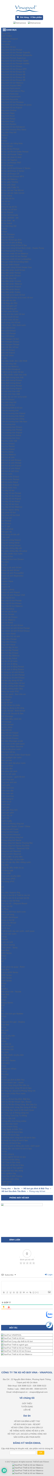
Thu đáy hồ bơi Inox (10, 504)
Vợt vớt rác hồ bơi (9, 611)
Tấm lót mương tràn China (12, 419)
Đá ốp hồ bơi (6, 702)
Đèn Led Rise (7, 766)
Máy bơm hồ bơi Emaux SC (13, 72)
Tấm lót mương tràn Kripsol (13, 413)
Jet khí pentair (7, 724)
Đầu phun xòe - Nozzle (11, 991)
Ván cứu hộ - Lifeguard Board (14, 903)
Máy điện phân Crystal (11, 281)
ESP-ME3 (5, 1063)
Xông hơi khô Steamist (11, 854)
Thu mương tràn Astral (11, 435)
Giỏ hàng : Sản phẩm (31, 17)
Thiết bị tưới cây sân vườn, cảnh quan (17, 931)
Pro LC (4, 1071)
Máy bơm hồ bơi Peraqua (12, 102)
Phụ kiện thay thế (8, 132)
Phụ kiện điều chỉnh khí (11, 719)
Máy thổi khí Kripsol (9, 733)
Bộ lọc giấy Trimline (9, 182)
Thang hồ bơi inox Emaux (12, 559)
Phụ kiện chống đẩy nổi (11, 548)
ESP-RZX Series (8, 1060)
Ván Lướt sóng (7, 914)
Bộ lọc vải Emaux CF (10, 174)
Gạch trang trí (7, 799)
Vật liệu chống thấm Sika (12, 689)
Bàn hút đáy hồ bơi (9, 647)
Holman (4, 939)
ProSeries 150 (7, 1049)
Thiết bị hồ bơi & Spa (10, 1135)
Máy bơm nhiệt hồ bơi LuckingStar (16, 259)
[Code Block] (27, 1292)
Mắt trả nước (6, 474)
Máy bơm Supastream (11, 96)
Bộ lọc (4, 1027)
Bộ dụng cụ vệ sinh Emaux (13, 678)
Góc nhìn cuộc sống (10, 1179)
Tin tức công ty (7, 1154)
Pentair (4, 138)
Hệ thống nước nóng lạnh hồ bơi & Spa (18, 1137)
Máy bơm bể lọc (8, 752)
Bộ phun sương (8, 945)
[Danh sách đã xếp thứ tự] (17, 1292)
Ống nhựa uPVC (8, 879)
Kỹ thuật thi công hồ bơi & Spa (14, 1140)
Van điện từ (6, 1044)
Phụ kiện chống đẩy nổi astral (14, 551)
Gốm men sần (7, 790)
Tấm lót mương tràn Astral (12, 416)
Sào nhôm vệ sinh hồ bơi (12, 625)
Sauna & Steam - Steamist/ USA (15, 848)
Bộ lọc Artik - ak (8, 220)
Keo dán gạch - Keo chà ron (13, 694)
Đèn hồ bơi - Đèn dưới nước (13, 325)
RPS (3, 986)
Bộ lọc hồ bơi (7, 146)
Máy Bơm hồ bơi (8, 47)
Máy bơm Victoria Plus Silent (13, 129)
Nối (2, 887)
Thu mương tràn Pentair (11, 430)
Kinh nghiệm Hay (8, 1173)
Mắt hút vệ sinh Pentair (11, 463)
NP (2, 961)
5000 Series (6, 978)
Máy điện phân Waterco (11, 284)
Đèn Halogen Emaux (10, 342)
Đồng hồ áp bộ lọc (9, 207)
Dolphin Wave (7, 581)
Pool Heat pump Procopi (11, 251)
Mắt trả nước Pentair (10, 479)
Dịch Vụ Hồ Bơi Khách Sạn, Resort (16, 1102)
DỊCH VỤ (5, 1096)
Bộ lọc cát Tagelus (9, 160)
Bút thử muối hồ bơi (9, 317)
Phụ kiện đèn (7, 768)
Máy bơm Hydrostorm (10, 88)
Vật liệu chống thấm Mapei (13, 686)
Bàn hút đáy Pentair (9, 650)
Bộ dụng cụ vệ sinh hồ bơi (12, 672)
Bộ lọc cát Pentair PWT (11, 163)
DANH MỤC (11, 30)
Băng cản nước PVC (10, 691)
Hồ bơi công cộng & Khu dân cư (15, 1085)
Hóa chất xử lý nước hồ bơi (13, 295)
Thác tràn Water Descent (12, 746)
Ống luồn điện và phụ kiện (12, 859)
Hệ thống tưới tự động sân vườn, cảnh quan (20, 1146)
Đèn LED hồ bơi (8, 328)
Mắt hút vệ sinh (8, 457)
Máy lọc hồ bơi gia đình (11, 240)
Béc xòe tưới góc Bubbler (12, 1014)
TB (2, 1019)
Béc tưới (4, 1030)
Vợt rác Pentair (7, 614)
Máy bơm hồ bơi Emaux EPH (14, 69)
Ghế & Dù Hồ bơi (8, 923)
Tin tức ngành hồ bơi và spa (13, 1157)
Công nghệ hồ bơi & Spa (12, 1132)
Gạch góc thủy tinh (9, 810)
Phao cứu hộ (6, 906)
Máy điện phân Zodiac (11, 292)
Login (49, 1274)
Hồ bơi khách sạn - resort (12, 1082)
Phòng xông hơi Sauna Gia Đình (15, 846)
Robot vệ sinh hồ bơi (10, 570)
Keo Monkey (6, 697)
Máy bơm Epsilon (8, 124)
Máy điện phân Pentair (11, 273)
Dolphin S (5, 584)
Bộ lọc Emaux (7, 165)
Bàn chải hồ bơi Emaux (11, 603)
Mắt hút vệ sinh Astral (10, 468)
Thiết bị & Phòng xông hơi (12, 823)
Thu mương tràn (8, 424)
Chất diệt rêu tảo (8, 300)
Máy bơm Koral (8, 116)
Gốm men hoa (7, 796)
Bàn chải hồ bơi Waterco (12, 606)
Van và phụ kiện (8, 1036)
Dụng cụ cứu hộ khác (10, 901)
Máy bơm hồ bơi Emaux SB (13, 74)
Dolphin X (5, 578)
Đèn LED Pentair (8, 333)
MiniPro (4, 989)
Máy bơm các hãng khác (12, 143)
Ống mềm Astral (8, 644)
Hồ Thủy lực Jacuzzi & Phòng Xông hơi (18, 1091)
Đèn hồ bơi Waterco (10, 366)
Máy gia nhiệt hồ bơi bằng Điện (15, 262)
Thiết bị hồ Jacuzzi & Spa (12, 713)
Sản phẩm (5, 44)
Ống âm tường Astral (10, 543)
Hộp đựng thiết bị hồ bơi (11, 408)
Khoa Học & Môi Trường (11, 1176)
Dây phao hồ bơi (8, 512)
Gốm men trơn (7, 788)
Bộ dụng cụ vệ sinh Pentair (13, 675)
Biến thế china (7, 355)
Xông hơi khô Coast (9, 832)
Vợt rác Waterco (8, 620)
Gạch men (5, 804)
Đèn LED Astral (7, 336)
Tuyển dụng (6, 1181)
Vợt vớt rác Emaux (9, 617)
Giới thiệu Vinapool (9, 39)
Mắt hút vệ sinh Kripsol (11, 465)
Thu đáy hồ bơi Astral (10, 501)
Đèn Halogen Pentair (10, 344)
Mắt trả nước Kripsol (10, 485)
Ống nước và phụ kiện (11, 876)
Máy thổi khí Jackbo (10, 735)
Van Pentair (6, 521)
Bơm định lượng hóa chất (12, 377)
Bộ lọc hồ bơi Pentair (10, 149)
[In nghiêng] (7, 1292)
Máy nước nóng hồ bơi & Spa (14, 245)
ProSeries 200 (7, 1047)
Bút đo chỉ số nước (9, 661)
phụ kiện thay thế (8, 278)
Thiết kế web (38, 1462)
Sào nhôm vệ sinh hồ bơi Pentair (15, 628)
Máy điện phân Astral (10, 289)
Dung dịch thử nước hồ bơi (13, 314)
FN (2, 1011)
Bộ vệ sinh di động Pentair (12, 667)
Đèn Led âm (6, 760)
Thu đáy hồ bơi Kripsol (11, 499)
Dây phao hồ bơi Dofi (10, 515)
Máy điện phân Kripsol (11, 286)
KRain (3, 956)
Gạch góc (5, 807)
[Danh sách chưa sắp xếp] (20, 1292)
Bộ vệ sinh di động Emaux (12, 669)
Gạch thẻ (5, 818)
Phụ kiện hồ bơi (8, 405)
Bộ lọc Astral (6, 196)
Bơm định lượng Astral (11, 383)
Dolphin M (5, 587)
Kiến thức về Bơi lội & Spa (12, 1165)
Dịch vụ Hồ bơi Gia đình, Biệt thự (15, 1099)
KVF (3, 1005)
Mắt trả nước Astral (9, 482)
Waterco (4, 135)
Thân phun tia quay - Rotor (13, 967)
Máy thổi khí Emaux (9, 738)
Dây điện (5, 865)
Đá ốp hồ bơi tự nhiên (10, 705)
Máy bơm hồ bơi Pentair (11, 50)
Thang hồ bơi (7, 556)
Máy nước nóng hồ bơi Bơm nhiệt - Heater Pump (22, 248)
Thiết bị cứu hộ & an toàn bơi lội (15, 898)
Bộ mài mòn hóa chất (10, 391)
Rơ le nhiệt (6, 873)
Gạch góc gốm (7, 812)
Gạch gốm (5, 785)
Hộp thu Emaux (8, 443)
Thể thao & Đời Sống (10, 1159)
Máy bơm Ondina (8, 110)
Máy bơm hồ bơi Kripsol (11, 107)
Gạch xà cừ (6, 801)
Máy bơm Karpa (8, 118)
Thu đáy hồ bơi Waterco (11, 507)
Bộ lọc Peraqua (8, 234)
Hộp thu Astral (7, 452)
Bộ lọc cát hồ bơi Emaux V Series (15, 168)
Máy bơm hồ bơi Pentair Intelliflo (15, 63)
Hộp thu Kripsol (8, 449)
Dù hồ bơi (5, 928)
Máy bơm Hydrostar (10, 94)
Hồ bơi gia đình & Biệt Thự (12, 1080)
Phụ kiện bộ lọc (8, 198)
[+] (36, 1292)
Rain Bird (5, 950)
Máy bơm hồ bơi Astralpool (13, 127)
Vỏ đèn (4, 358)
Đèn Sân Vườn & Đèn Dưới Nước (15, 755)
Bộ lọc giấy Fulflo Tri (10, 187)
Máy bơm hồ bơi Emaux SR (13, 80)
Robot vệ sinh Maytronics (12, 576)
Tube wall (5, 537)
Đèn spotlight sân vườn (11, 757)
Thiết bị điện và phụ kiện (12, 857)
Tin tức (4, 1151)
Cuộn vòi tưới (7, 942)
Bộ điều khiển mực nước (12, 554)
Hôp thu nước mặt (9, 441)
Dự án (4, 1077)
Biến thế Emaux (8, 350)
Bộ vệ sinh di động (9, 664)
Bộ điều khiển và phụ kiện (12, 1055)
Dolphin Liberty (7, 589)
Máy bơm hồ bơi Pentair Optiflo (15, 61)
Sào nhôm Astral (8, 633)
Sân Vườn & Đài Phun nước (13, 1093)
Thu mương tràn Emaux (11, 427)
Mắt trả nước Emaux (10, 476)
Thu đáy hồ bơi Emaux (11, 496)
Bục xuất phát (7, 529)
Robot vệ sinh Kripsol (10, 592)
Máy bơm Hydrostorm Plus (13, 91)
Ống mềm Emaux (8, 642)
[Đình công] (13, 1292)
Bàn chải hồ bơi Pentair (11, 600)
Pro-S (3, 958)
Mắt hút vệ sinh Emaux (11, 460)
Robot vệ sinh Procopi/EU (12, 573)
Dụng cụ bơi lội (7, 920)
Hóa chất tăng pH (8, 308)
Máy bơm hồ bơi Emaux (11, 66)
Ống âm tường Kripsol (10, 540)
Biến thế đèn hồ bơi (9, 347)
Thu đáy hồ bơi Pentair (11, 493)
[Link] (30, 1292)
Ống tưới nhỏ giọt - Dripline (13, 1022)
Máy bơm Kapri (8, 121)
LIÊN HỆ (5, 1184)
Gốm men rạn (7, 793)
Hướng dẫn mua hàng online (13, 1121)
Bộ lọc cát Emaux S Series (12, 171)
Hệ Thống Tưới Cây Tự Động (14, 1115)
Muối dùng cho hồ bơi (10, 322)
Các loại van (6, 518)
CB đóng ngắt (7, 870)
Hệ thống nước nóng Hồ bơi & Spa (16, 1088)
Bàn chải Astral (7, 609)
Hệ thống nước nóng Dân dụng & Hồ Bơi (19, 1107)
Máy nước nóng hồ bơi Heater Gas (16, 267)
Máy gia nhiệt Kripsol (10, 264)
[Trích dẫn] (23, 1292)
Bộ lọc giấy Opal (8, 185)
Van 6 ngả (5, 526)
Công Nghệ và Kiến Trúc (12, 1129)
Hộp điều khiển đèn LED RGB (14, 361)
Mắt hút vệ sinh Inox (10, 471)
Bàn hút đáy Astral (9, 658)
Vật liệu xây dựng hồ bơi (11, 680)
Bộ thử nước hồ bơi (9, 311)
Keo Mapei (6, 700)
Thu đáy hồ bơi (7, 490)
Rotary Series (7, 1002)
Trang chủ (5, 33)
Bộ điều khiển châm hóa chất (14, 375)
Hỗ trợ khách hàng (9, 1126)
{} (34, 1292)
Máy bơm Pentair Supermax (13, 58)
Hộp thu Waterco (8, 454)
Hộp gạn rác (6, 532)
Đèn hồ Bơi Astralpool (10, 369)
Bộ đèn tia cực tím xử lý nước (14, 397)
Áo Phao (5, 909)
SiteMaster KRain (8, 1069)
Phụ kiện (5, 562)
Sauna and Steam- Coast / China (15, 826)
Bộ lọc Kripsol (7, 212)
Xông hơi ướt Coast (9, 829)
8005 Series (6, 975)
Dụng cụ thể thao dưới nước (13, 912)
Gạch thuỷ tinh (7, 779)
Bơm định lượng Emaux (11, 380)
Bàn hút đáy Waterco (10, 655)
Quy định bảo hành (9, 1124)
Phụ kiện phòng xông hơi (12, 837)
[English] (34, 23)
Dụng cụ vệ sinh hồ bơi (11, 567)
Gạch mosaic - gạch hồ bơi (13, 777)
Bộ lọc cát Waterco (9, 179)
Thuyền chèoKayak (9, 917)
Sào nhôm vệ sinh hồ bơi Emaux (15, 631)
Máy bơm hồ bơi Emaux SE (13, 77)
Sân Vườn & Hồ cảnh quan (13, 744)
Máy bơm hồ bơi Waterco (12, 83)
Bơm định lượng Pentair (11, 386)
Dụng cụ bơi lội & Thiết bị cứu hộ (15, 895)
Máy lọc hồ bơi (7, 237)
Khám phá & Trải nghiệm (12, 1168)
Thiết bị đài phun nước (11, 749)
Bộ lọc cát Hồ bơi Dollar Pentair (15, 152)
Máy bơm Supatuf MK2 (11, 85)
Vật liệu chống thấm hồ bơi (13, 683)
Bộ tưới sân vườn (8, 934)
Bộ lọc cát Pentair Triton (11, 154)
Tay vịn (4, 565)
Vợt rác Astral (7, 622)
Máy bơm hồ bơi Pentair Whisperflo (16, 55)
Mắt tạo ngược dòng (10, 510)
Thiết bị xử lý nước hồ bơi (12, 372)
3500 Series (6, 980)
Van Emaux (6, 523)
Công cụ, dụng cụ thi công (12, 708)
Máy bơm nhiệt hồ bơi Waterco (14, 253)
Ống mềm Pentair (9, 639)
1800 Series (6, 953)
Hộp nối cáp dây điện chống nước (16, 862)
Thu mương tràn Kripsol (11, 432)
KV (2, 1008)
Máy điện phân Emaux (11, 275)
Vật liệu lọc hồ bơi (9, 209)
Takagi (4, 936)
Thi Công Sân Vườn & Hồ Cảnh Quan (17, 1110)
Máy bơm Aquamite (9, 99)
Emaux (4, 140)
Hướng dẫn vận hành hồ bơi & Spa (16, 1148)
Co (2, 890)
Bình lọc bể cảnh (8, 774)
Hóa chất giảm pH (9, 306)
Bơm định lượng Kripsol (11, 388)
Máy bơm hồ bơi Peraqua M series (16, 105)
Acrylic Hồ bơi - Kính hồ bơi (13, 711)
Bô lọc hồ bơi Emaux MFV (12, 176)
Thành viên (6, 41)
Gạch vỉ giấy (6, 821)
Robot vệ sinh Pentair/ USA (13, 595)
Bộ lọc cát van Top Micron (12, 190)
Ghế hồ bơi (6, 925)
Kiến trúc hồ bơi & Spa (11, 1143)
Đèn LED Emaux (8, 331)
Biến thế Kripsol (8, 353)
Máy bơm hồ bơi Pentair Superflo (15, 52)
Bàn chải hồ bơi (8, 598)
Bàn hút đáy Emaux (9, 653)
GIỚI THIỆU (6, 36)
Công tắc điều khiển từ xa (12, 868)
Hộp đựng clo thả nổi (10, 534)
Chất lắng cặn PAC (9, 303)
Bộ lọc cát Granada (9, 215)
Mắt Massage (7, 716)
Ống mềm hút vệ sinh (10, 636)
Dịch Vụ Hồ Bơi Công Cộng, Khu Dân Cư (19, 1104)
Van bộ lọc (5, 201)
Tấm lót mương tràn (10, 410)
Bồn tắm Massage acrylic (12, 741)
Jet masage (6, 722)
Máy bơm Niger (8, 113)
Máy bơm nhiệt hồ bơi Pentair (14, 256)
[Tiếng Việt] (20, 23)
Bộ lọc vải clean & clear (11, 157)
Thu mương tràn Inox (10, 438)
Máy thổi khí (6, 730)
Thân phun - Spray (9, 947)
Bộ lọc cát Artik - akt (9, 218)
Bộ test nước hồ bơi (9, 319)
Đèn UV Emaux (8, 399)
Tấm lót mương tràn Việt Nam (14, 421)
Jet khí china (6, 727)
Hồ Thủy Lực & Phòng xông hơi (15, 1113)
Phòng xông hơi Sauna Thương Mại (17, 843)
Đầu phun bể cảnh (9, 771)
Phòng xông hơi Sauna (11, 840)
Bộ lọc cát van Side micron (12, 193)
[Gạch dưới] (10, 1292)
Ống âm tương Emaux (11, 545)
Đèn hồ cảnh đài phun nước (13, 763)
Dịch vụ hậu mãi (8, 1118)
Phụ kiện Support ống (10, 892)
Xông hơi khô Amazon (10, 834)
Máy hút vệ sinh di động (11, 242)
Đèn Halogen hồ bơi (10, 339)
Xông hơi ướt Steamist (11, 851)
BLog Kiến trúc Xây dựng (12, 1170)
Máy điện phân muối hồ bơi (13, 270)
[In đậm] (3, 1292)
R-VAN (4, 997)
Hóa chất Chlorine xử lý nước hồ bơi (17, 297)
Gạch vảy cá (6, 815)
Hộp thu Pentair (8, 446)
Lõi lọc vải (5, 204)
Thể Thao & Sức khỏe (10, 1162)
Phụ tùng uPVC (8, 881)
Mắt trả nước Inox (9, 487)
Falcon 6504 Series (9, 972)
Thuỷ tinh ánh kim (9, 782)
